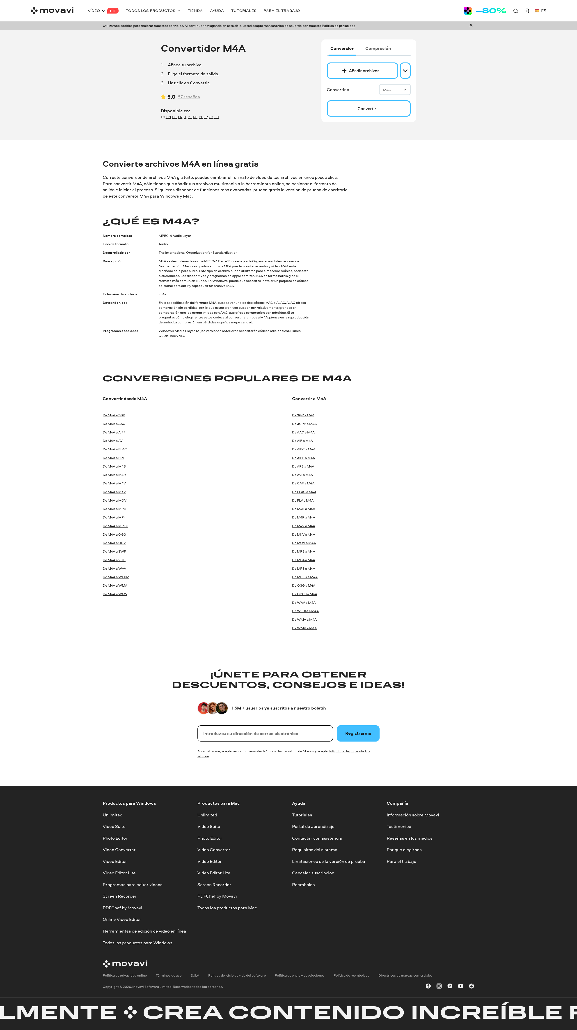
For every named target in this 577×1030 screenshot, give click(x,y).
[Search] (515, 11)
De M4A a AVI (113, 440)
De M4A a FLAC (115, 449)
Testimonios (399, 826)
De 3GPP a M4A (304, 423)
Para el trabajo (401, 861)
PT (190, 117)
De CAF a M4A (303, 483)
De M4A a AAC (114, 423)
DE (174, 117)
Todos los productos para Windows (137, 942)
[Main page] (52, 10)
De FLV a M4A (303, 500)
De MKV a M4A (303, 534)
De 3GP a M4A (303, 415)
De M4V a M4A (303, 525)
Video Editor (115, 861)
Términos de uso (169, 975)
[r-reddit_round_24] (471, 986)
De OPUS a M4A (304, 594)
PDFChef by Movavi (122, 908)
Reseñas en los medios (410, 838)
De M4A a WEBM (116, 576)
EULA (195, 975)
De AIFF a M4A (303, 457)
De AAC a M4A (303, 432)
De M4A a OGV (114, 542)
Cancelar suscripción (313, 873)
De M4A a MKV (114, 491)
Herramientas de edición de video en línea (144, 931)
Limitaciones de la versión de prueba (328, 861)
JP (205, 117)
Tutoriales (302, 815)
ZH (216, 117)
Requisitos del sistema (314, 850)
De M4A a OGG (114, 534)
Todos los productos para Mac (227, 908)
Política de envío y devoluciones (300, 975)
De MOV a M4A (304, 542)
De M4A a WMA (115, 585)
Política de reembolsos (351, 975)
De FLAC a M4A (304, 491)
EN (168, 117)
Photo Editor (115, 838)
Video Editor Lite (119, 873)
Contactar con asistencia (317, 838)
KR (211, 117)
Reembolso (303, 884)
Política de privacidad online (125, 975)
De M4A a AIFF (114, 432)
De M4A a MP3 (114, 508)
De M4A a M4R (114, 474)
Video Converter (119, 850)
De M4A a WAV (114, 568)
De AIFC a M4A (303, 449)
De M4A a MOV (114, 500)
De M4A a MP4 (114, 517)
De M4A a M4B (114, 466)
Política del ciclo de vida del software (237, 975)
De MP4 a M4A (303, 560)
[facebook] (428, 986)
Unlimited (112, 815)
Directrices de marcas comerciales (405, 975)
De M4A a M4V (114, 483)
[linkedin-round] (450, 986)
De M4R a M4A (303, 517)
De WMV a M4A (304, 628)
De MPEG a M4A (305, 576)
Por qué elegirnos (404, 850)
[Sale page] (485, 11)
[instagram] (439, 986)
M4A (387, 89)
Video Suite (114, 826)
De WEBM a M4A (305, 610)
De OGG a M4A (303, 585)
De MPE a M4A (303, 568)
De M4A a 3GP (114, 415)
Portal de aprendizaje (313, 826)
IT (185, 117)
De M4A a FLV (113, 457)
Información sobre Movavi (413, 815)
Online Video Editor (122, 919)
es (543, 11)
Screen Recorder (120, 896)
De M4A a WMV (115, 594)
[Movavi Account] (526, 11)
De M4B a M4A (303, 508)
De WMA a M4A (304, 619)
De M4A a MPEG (115, 525)
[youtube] (460, 986)
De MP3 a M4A (303, 551)
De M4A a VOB (114, 560)
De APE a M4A (303, 466)
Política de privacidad (338, 25)
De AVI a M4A (302, 474)
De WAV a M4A (304, 602)
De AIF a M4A (302, 440)
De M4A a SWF (114, 551)
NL (195, 117)
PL (201, 117)
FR (180, 117)
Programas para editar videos (133, 884)
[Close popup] (471, 25)
